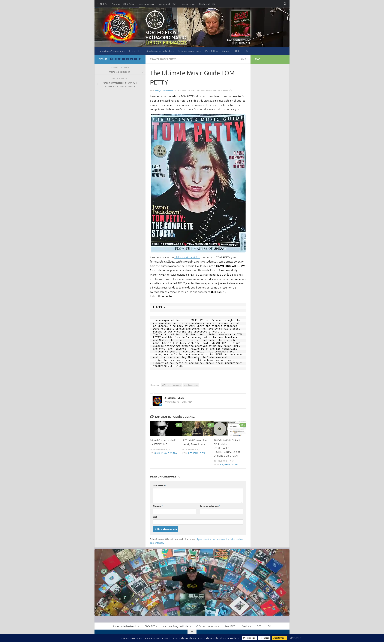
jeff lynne (166, 385)
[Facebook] (111, 58)
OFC (237, 50)
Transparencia (187, 3)
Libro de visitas (146, 3)
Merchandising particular (159, 50)
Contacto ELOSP (207, 3)
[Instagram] (115, 58)
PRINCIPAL (102, 3)
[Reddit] (127, 58)
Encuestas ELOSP (167, 3)
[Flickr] (123, 58)
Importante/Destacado (111, 50)
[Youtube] (135, 58)
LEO (246, 50)
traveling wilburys (191, 385)
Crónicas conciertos (188, 50)
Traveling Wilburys (163, 59)
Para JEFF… (211, 50)
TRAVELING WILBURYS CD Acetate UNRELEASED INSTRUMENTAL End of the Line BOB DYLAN (227, 448)
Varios (225, 50)
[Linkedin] (131, 58)
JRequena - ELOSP (164, 90)
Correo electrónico (210, 506)
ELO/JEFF (134, 50)
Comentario (159, 485)
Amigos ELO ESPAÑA (123, 3)
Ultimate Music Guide (187, 257)
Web (155, 516)
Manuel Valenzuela (166, 453)
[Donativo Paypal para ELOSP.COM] (139, 58)
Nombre (158, 506)
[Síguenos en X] (119, 58)
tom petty (176, 385)
